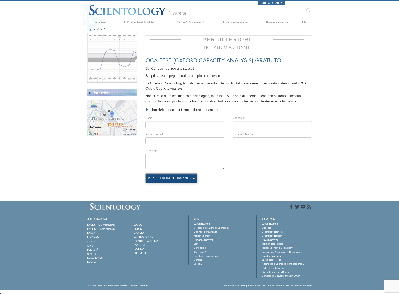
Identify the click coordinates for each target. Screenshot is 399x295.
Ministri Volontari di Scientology (277, 248)
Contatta (198, 260)
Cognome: (239, 118)
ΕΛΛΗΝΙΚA (139, 245)
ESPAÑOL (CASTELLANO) (147, 241)
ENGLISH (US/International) (101, 224)
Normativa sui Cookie (260, 285)
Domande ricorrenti (277, 22)
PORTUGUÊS (141, 253)
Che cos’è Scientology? (190, 22)
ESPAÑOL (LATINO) (144, 237)
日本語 (90, 245)
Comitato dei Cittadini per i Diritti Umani (281, 276)
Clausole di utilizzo (282, 285)
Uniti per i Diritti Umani (273, 268)
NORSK (138, 229)
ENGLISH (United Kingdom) (101, 229)
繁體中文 (91, 254)
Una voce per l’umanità (205, 232)
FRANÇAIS (93, 237)
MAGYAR (138, 224)
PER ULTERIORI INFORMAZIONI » (171, 178)
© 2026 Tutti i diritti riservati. (117, 285)
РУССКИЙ (92, 250)
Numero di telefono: (244, 134)
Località (198, 264)
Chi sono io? (200, 252)
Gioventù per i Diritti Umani (275, 272)
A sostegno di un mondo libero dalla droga (283, 264)
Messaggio (151, 150)
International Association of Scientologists (282, 252)
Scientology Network (272, 232)
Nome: (149, 118)
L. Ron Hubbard (202, 223)
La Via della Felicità (271, 260)
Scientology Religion (272, 236)
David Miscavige (270, 240)
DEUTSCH (92, 261)
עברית (91, 241)
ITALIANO (139, 249)
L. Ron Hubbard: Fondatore (140, 22)
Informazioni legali (303, 285)
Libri (304, 22)
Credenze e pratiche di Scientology (211, 228)
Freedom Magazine (271, 256)
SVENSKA (139, 233)
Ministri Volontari (202, 236)
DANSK (91, 233)
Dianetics (266, 228)
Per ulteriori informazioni (206, 256)
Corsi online (200, 248)
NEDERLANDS (95, 258)
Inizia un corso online (272, 244)
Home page (100, 22)
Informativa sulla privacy (235, 285)
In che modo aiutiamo (235, 22)
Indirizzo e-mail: (154, 134)
